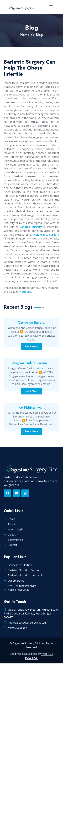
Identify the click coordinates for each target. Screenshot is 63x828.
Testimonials (15, 540)
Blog (39, 34)
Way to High (15, 529)
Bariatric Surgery (31, 227)
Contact (12, 545)
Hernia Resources (18, 589)
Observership (16, 580)
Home (24, 34)
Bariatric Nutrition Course (23, 570)
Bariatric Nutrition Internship (25, 575)
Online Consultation (20, 565)
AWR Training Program (22, 586)
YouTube (25, 291)
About (11, 524)
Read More (31, 346)
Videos (12, 534)
